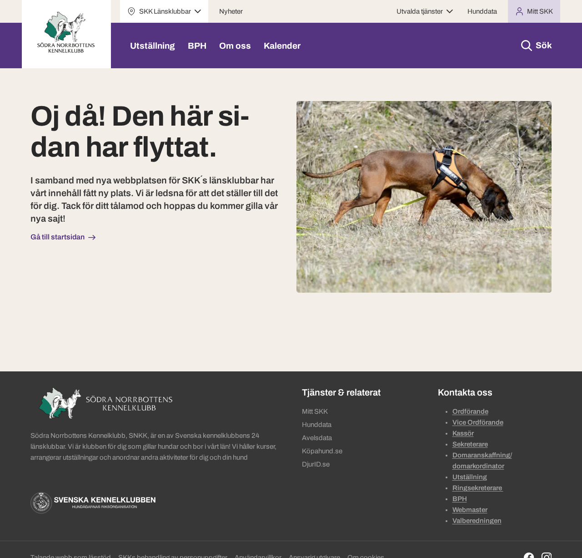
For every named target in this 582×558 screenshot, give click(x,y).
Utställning (152, 46)
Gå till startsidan (57, 237)
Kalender (282, 46)
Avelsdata (317, 437)
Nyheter (231, 11)
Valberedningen (477, 520)
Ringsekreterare (477, 488)
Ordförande (470, 411)
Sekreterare (470, 444)
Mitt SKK (315, 411)
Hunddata (482, 11)
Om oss (235, 46)
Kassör (463, 433)
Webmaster (469, 509)
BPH (197, 46)
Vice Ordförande (477, 422)
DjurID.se (316, 464)
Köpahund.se (322, 451)
